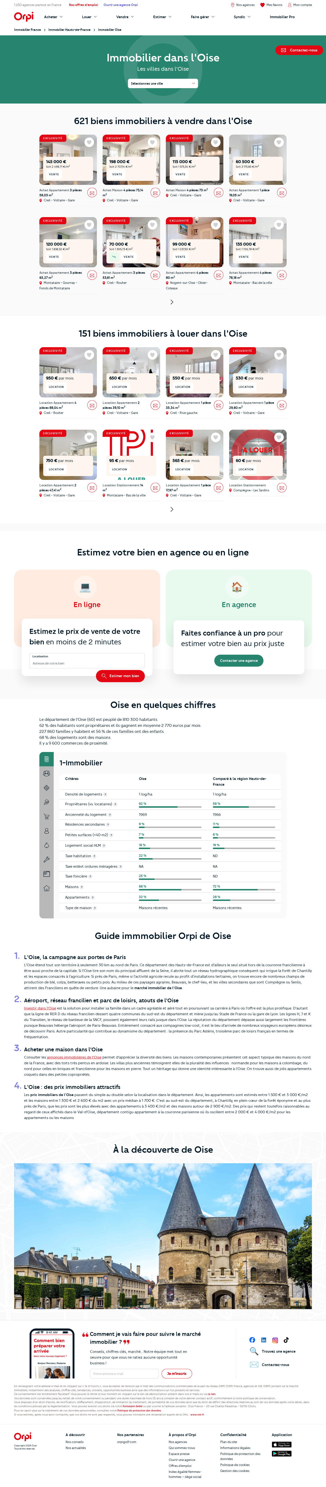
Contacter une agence (239, 660)
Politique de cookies (235, 1465)
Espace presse (179, 1454)
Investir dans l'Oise (40, 1008)
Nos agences (178, 1442)
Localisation (40, 656)
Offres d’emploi (180, 1466)
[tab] (46, 759)
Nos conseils (75, 1442)
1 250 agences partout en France (37, 5)
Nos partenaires (130, 1435)
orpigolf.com (126, 1442)
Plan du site (228, 1442)
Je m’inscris (176, 1374)
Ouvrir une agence (182, 1460)
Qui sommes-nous (182, 1448)
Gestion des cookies (234, 1471)
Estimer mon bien (124, 676)
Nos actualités (76, 1448)
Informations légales (235, 1448)
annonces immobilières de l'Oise (74, 1057)
